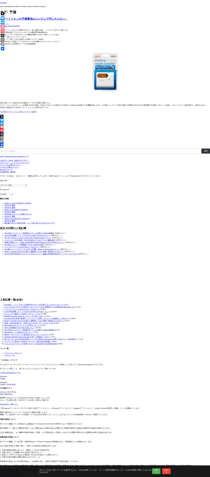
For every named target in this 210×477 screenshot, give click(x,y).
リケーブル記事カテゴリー (10, 165)
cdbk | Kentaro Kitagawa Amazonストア (14, 156)
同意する (156, 471)
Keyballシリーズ (6, 170)
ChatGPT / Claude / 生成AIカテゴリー (14, 160)
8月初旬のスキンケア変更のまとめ (18, 214)
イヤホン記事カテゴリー (9, 167)
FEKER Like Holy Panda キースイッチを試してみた (24, 316)
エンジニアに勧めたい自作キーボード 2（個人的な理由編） (27, 341)
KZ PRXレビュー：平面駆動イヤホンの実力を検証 (24, 245)
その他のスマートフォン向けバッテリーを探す (18, 112)
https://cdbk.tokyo (6, 394)
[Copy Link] (105, 141)
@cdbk (2, 378)
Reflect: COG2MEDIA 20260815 (16, 210)
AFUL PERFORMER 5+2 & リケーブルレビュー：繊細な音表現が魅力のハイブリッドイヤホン (41, 254)
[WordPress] (105, 137)
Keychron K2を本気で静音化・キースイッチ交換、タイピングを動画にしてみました (37, 318)
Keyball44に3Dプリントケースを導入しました (22, 325)
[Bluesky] (105, 120)
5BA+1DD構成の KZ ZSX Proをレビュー (20, 328)
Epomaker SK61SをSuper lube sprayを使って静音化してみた (27, 337)
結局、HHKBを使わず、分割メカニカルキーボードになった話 (28, 323)
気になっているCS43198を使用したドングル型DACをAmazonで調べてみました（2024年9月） (41, 339)
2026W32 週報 (9, 212)
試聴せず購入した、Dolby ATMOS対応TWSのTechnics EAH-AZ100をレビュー (34, 242)
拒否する (166, 471)
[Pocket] (105, 127)
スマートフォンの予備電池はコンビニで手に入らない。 (33, 18)
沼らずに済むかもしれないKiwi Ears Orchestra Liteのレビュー (27, 238)
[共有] (105, 144)
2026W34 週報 (9, 205)
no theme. (3, 3)
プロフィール (9, 355)
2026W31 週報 (9, 216)
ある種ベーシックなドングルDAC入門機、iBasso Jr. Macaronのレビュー (32, 249)
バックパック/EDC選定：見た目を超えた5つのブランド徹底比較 (29, 240)
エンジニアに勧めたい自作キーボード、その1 (22, 314)
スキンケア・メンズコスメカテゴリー (15, 163)
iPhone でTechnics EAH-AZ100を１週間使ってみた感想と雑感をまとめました (34, 252)
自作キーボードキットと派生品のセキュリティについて (26, 334)
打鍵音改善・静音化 (8, 172)
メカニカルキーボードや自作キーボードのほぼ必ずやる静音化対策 (30, 344)
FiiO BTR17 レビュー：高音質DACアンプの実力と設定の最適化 (29, 233)
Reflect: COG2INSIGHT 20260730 (16, 219)
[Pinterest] (105, 130)
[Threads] (105, 134)
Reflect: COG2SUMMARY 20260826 (17, 203)
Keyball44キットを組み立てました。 (18, 332)
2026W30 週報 (9, 221)
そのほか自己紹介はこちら (10, 373)
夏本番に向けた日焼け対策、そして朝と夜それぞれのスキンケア (29, 223)
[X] (105, 116)
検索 (2, 147)
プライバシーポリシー (13, 353)
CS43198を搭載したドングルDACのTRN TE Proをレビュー (27, 235)
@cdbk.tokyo (11, 384)
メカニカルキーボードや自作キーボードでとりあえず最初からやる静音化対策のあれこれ (39, 307)
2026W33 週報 (9, 208)
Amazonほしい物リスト (9, 404)
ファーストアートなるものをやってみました (21, 247)
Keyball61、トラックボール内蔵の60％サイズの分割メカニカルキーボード (33, 305)
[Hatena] (105, 123)
